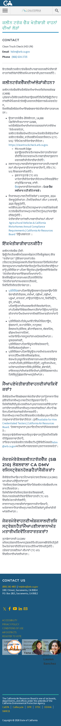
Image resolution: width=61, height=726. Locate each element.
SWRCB (6, 711)
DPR (29, 707)
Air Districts (9, 632)
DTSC (38, 707)
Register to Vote (11, 636)
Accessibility (9, 620)
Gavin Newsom (15, 649)
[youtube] (15, 609)
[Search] (56, 10)
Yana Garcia (32, 652)
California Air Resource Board (31, 10)
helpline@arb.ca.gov (28, 586)
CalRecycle (18, 707)
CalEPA (5, 707)
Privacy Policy (10, 624)
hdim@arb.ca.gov (20, 51)
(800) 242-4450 (9, 586)
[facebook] (10, 609)
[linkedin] (20, 609)
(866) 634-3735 (19, 57)
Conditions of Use (12, 628)
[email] (25, 609)
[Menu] (5, 10)
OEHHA (47, 707)
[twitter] (4, 609)
